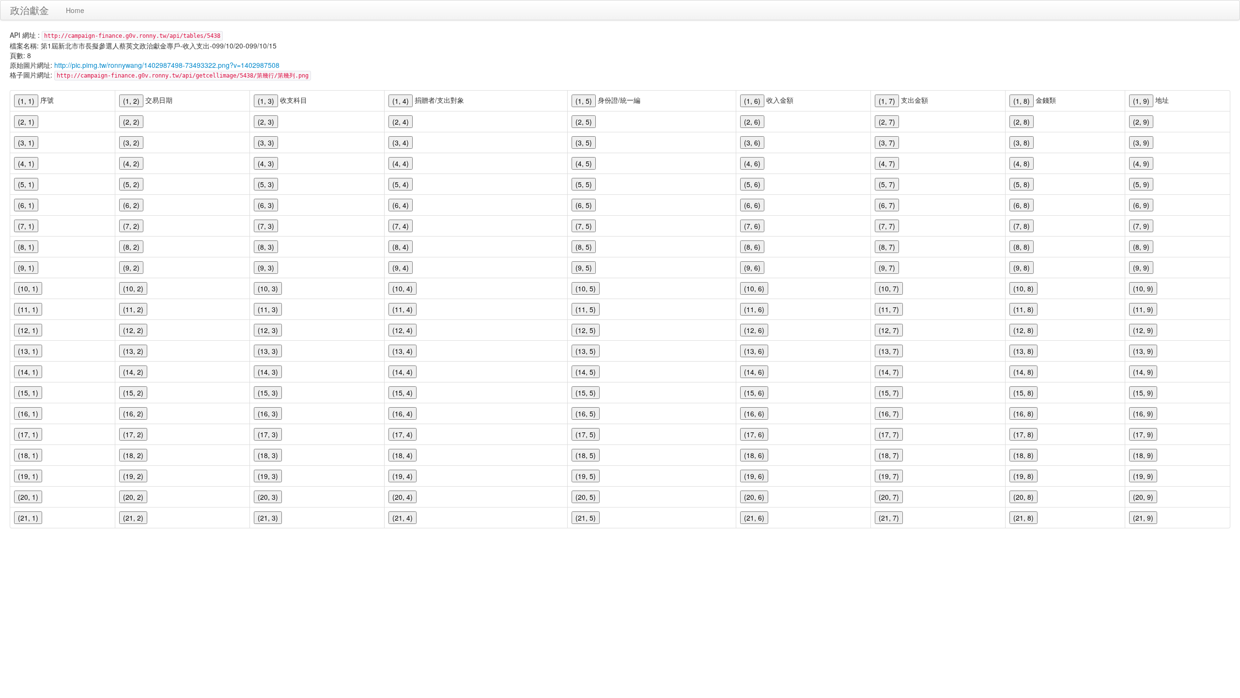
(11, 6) (754, 309)
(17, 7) (889, 434)
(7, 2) (131, 226)
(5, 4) (400, 184)
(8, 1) (26, 247)
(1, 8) (1021, 101)
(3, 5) (583, 142)
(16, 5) (585, 413)
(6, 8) (1021, 205)
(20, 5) (585, 497)
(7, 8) (1021, 226)
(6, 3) (266, 205)
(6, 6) (752, 205)
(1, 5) (583, 101)
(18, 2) (133, 455)
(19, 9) (1143, 476)
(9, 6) (752, 267)
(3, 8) (1021, 142)
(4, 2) (131, 163)
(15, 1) (28, 392)
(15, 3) (268, 392)
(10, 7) (889, 288)
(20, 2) (133, 497)
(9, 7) (887, 267)
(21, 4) (402, 518)
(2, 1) (26, 122)
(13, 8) (1023, 351)
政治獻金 (29, 10)
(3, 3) (266, 142)
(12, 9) (1143, 330)
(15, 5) (585, 392)
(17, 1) (28, 434)
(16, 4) (402, 413)
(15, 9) (1143, 392)
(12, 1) (28, 330)
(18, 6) (754, 455)
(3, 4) (400, 142)
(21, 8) (1023, 518)
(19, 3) (268, 476)
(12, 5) (585, 330)
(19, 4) (402, 476)
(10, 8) (1023, 288)
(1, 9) (1141, 101)
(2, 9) (1141, 122)
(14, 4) (402, 372)
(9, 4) (400, 267)
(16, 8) (1023, 413)
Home (75, 10)
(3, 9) (1141, 142)
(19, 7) (889, 476)
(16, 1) (28, 413)
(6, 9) (1141, 205)
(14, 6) (754, 372)
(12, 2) (133, 330)
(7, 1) (26, 226)
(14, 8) (1023, 372)
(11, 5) (585, 309)
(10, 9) (1143, 288)
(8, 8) (1021, 247)
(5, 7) (887, 184)
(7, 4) (400, 226)
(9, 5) (583, 267)
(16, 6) (754, 413)
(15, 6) (754, 392)
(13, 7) (889, 351)
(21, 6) (754, 518)
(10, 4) (402, 288)
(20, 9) (1143, 497)
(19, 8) (1023, 476)
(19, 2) (133, 476)
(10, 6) (754, 288)
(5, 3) (266, 184)
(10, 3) (268, 288)
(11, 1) (28, 309)
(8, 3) (266, 247)
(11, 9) (1143, 309)
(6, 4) (400, 205)
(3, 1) (26, 142)
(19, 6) (754, 476)
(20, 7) (889, 497)
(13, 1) (28, 351)
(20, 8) (1023, 497)
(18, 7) (889, 455)
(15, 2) (133, 392)
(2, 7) (887, 122)
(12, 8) (1023, 330)
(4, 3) (266, 163)
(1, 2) (131, 101)
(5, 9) (1141, 184)
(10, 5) (585, 288)
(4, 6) (752, 163)
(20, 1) (28, 497)
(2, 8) (1021, 122)
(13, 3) (268, 351)
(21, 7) (889, 518)
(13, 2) (133, 351)
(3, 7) (887, 142)
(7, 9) (1141, 226)
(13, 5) (585, 351)
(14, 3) (268, 372)
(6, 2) (131, 205)
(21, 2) (133, 518)
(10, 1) (28, 288)
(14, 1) (28, 372)
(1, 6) (752, 101)
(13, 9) (1143, 351)
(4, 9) (1141, 163)
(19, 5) (585, 476)
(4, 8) (1021, 163)
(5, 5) (583, 184)
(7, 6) (752, 226)
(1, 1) (26, 101)
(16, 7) (889, 413)
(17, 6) (754, 434)
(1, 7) (887, 101)
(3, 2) (131, 142)
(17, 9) (1143, 434)
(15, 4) (402, 392)
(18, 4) (402, 455)
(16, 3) (268, 413)
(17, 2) (133, 434)
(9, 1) (26, 267)
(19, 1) (28, 476)
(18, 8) (1023, 455)
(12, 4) (402, 330)
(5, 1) (26, 184)
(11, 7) (889, 309)
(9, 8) (1021, 267)
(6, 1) (26, 205)
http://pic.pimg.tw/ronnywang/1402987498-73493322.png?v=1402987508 (166, 65)
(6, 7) (887, 205)
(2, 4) (400, 122)
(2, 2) (131, 122)
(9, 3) (266, 267)
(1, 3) (266, 101)
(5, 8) (1021, 184)
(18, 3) (268, 455)
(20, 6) (754, 497)
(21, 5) (585, 518)
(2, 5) (583, 122)
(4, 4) (400, 163)
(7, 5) (583, 226)
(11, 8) (1023, 309)
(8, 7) (887, 247)
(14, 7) (889, 372)
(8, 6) (752, 247)
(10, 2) (133, 288)
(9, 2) (131, 267)
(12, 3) (268, 330)
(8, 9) (1141, 247)
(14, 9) (1143, 372)
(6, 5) (583, 205)
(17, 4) (402, 434)
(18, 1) (28, 455)
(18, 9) (1143, 455)
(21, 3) (268, 518)
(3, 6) (752, 142)
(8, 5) (583, 247)
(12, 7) (889, 330)
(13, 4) (402, 351)
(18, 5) (585, 455)
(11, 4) (402, 309)
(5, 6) (752, 184)
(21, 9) (1143, 518)
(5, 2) (131, 184)
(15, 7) (889, 392)
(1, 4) (400, 101)
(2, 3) (266, 122)
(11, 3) (268, 309)
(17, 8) (1023, 434)
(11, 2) (133, 309)
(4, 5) (583, 163)
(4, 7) (887, 163)
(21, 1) (28, 518)
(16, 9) (1143, 413)
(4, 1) (26, 163)
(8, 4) (400, 247)
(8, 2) (131, 247)
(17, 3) (268, 434)
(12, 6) (754, 330)
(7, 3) (266, 226)
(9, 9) (1141, 267)
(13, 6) (754, 351)
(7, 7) (887, 226)
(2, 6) (752, 122)
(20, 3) (268, 497)
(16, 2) (133, 413)
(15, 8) (1023, 392)
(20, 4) (402, 497)
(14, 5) (585, 372)
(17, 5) (585, 434)
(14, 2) (133, 372)
